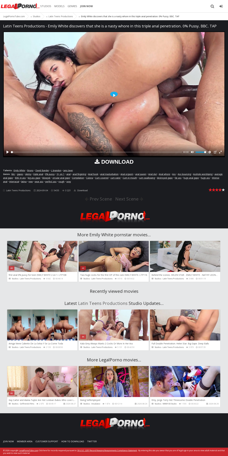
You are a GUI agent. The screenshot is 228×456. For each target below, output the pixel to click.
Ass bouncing (184, 174)
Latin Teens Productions (18, 190)
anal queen (140, 174)
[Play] (7, 152)
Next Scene (127, 199)
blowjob (46, 177)
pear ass (39, 181)
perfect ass (50, 181)
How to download (72, 441)
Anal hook (93, 174)
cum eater (115, 177)
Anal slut (152, 174)
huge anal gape (191, 177)
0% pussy (50, 174)
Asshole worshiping (202, 174)
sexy (68, 181)
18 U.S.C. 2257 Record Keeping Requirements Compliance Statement (107, 450)
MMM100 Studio (170, 403)
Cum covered (101, 177)
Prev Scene (100, 199)
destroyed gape (165, 177)
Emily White (19, 170)
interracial (14, 181)
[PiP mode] (215, 152)
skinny (28, 174)
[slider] (96, 152)
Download (82, 190)
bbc (13, 174)
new (31, 181)
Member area (24, 441)
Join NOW (8, 441)
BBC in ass (20, 177)
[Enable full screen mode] (220, 152)
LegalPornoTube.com (20, 6)
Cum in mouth (130, 177)
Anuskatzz (95, 403)
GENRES (72, 6)
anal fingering (79, 174)
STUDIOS (45, 6)
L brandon (56, 170)
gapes (20, 174)
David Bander (42, 170)
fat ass (178, 177)
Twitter (92, 441)
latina (24, 181)
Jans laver (68, 170)
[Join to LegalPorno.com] (114, 223)
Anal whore (164, 174)
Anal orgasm (127, 174)
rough (61, 181)
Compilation (78, 177)
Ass (174, 174)
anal (68, 174)
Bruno (30, 170)
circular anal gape (61, 177)
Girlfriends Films (27, 403)
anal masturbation (109, 174)
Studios (15, 278)
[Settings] (209, 152)
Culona (89, 177)
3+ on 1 (60, 174)
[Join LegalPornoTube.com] (221, 6)
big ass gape (34, 177)
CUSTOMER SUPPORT (47, 441)
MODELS (59, 6)
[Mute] (192, 152)
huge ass (205, 177)
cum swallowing (147, 177)
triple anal (38, 174)
